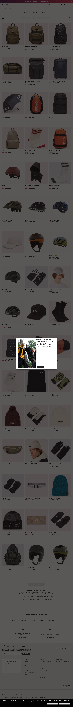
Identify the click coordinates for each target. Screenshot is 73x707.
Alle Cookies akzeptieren (64, 703)
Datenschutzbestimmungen (41, 364)
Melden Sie (40, 367)
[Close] (54, 339)
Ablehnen (52, 703)
